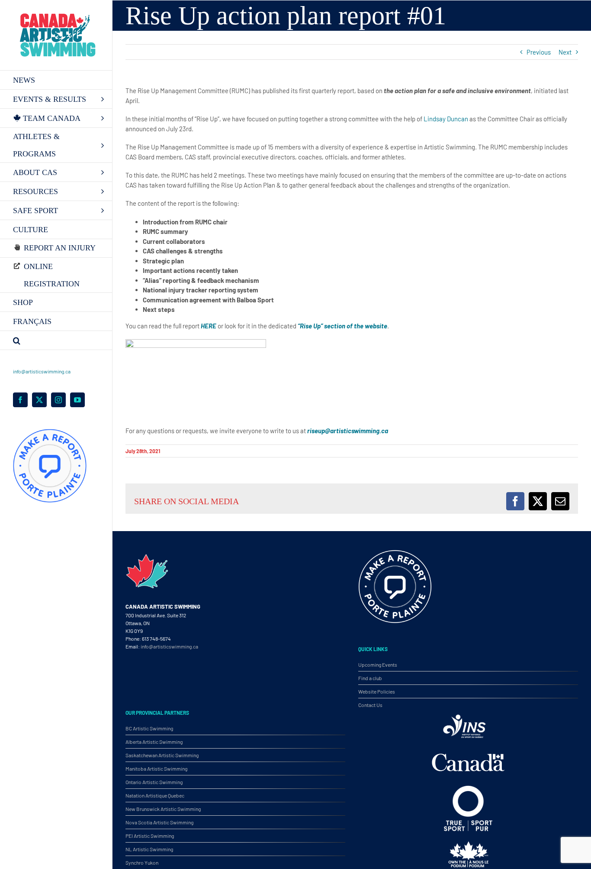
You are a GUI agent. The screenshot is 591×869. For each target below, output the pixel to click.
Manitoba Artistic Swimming (156, 768)
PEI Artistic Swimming (149, 836)
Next (565, 52)
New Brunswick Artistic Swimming (163, 809)
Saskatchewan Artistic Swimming (162, 755)
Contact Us (370, 705)
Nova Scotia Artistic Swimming (159, 822)
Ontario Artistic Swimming (154, 782)
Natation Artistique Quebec (154, 795)
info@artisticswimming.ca (42, 371)
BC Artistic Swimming (149, 728)
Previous (539, 52)
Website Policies (376, 691)
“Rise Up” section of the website (342, 326)
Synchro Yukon (141, 862)
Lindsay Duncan (446, 119)
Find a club (370, 678)
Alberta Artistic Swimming (154, 742)
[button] (56, 340)
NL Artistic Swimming (149, 849)
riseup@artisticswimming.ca (347, 430)
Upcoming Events (377, 664)
